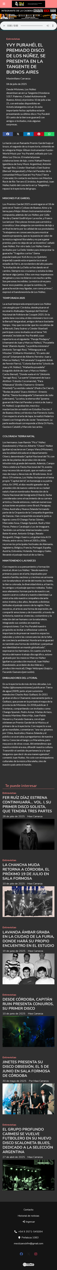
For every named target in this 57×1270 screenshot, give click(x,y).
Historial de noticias (28, 1216)
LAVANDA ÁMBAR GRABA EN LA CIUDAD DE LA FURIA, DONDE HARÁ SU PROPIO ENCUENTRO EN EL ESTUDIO (28, 939)
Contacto (28, 1209)
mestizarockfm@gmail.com (28, 1243)
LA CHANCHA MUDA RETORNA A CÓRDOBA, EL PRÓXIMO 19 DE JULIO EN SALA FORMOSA (26, 871)
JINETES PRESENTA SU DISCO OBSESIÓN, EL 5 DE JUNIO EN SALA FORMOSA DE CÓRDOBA (26, 1069)
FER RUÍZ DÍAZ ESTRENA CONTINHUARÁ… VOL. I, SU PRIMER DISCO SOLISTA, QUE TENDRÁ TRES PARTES (27, 804)
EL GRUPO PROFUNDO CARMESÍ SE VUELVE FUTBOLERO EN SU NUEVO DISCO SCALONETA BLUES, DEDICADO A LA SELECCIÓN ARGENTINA (28, 1140)
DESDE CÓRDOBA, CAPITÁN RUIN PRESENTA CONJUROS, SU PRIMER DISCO (28, 1004)
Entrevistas (13, 38)
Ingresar (30, 1221)
